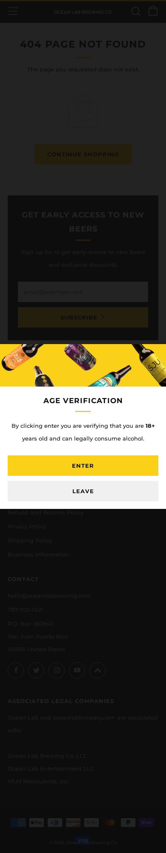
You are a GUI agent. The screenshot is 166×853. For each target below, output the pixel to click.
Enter (83, 465)
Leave (83, 491)
